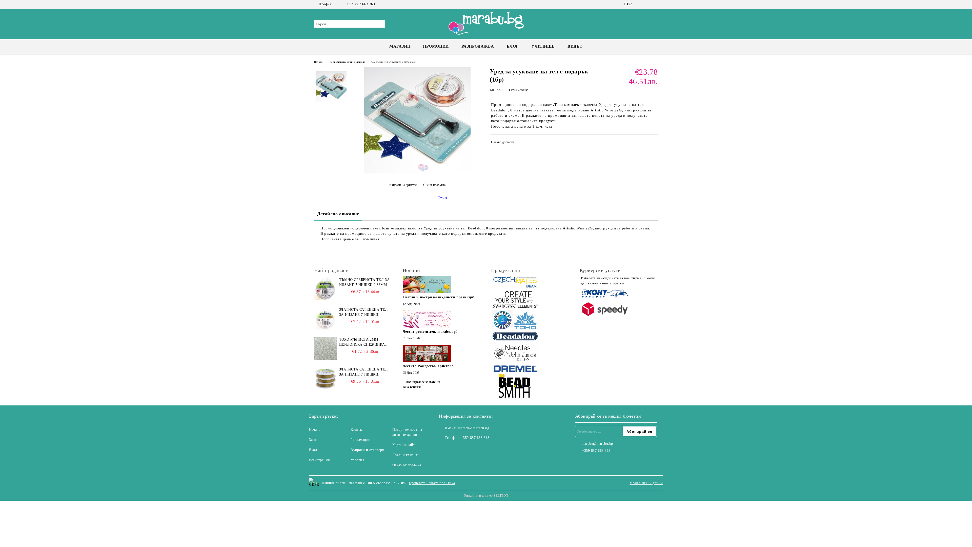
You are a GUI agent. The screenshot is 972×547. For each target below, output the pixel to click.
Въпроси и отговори (367, 450)
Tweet (442, 198)
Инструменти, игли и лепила (347, 62)
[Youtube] (465, 448)
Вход (313, 450)
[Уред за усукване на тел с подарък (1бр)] (417, 172)
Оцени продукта (434, 185)
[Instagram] (647, 4)
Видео (575, 46)
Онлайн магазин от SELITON (486, 495)
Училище (543, 46)
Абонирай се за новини (423, 382)
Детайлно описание (338, 213)
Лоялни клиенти (406, 455)
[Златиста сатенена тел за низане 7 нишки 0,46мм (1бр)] (325, 378)
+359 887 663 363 (360, 4)
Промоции (436, 46)
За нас (314, 440)
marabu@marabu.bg (473, 428)
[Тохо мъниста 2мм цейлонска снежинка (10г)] (325, 348)
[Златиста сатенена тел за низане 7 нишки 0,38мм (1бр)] (325, 318)
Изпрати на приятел (403, 185)
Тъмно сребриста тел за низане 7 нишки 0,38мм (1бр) (364, 282)
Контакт (357, 430)
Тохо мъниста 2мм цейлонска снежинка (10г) (362, 342)
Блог (513, 46)
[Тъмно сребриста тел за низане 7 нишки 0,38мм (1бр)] (325, 288)
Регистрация (319, 460)
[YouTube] (655, 4)
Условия (357, 460)
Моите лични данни (646, 483)
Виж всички (412, 387)
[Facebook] (640, 4)
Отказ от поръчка (406, 465)
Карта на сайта (404, 445)
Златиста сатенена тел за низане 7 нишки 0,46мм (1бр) (363, 372)
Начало (318, 62)
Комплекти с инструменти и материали (393, 62)
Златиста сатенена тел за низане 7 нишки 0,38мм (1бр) (363, 312)
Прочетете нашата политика (432, 483)
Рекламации (361, 440)
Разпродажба (477, 46)
